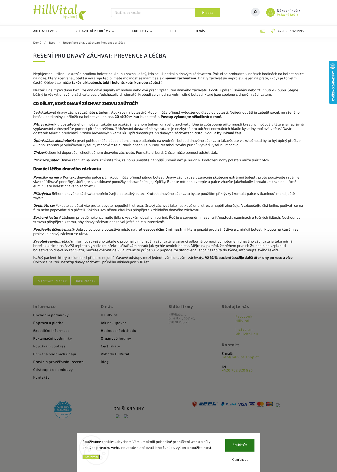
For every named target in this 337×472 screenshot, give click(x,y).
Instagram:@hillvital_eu (246, 331)
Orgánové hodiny (116, 338)
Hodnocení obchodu (118, 330)
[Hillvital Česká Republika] (117, 416)
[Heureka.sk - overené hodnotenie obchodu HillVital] (63, 410)
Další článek (85, 281)
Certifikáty (110, 346)
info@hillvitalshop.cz (240, 357)
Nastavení (91, 457)
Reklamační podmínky (52, 338)
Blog (105, 362)
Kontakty (41, 377)
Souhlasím (240, 445)
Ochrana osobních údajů (54, 354)
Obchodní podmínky (51, 315)
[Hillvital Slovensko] (126, 416)
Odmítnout (240, 459)
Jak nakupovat (113, 323)
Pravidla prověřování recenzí (59, 362)
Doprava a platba (48, 323)
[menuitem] (49, 31)
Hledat (207, 12)
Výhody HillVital (115, 354)
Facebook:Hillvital (244, 318)
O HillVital (110, 315)
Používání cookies (49, 346)
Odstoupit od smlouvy (53, 369)
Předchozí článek (52, 281)
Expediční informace (51, 330)
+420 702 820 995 (237, 370)
